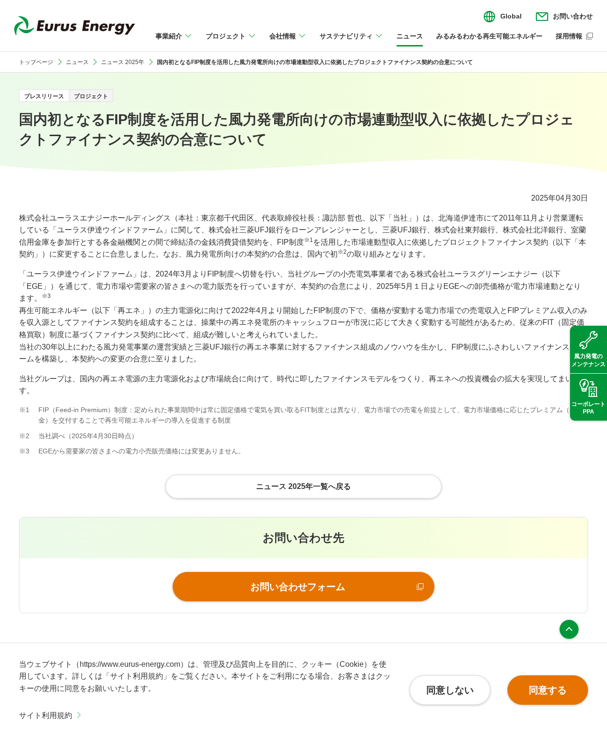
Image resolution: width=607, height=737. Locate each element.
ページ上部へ (569, 629)
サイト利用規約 (45, 715)
